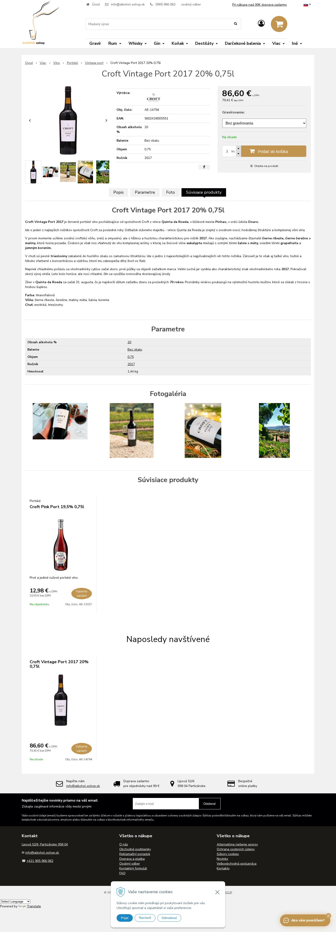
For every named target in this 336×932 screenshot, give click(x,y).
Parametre (145, 192)
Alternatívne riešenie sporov (237, 844)
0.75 (131, 357)
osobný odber (191, 4)
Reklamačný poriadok (134, 854)
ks (233, 151)
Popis (118, 192)
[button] (328, 916)
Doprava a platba (132, 859)
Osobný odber (129, 863)
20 (129, 342)
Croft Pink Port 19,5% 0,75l (57, 507)
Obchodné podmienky (135, 849)
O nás (123, 844)
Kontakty (223, 868)
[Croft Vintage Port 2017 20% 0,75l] (68, 120)
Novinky (222, 859)
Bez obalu (135, 349)
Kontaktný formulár (133, 868)
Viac (43, 63)
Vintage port (94, 63)
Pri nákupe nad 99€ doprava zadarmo (259, 5)
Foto (170, 192)
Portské (72, 63)
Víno (56, 63)
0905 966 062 (165, 4)
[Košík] (279, 24)
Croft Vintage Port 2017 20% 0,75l (59, 664)
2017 (131, 364)
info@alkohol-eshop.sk (128, 4)
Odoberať (209, 803)
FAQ (122, 873)
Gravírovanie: (233, 112)
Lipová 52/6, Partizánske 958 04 (45, 844)
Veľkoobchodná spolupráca (236, 863)
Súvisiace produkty (203, 192)
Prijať (124, 918)
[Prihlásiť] (261, 23)
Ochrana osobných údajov (236, 849)
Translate (34, 906)
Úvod (96, 4)
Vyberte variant (81, 593)
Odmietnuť (169, 918)
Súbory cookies (228, 854)
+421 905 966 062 (40, 861)
